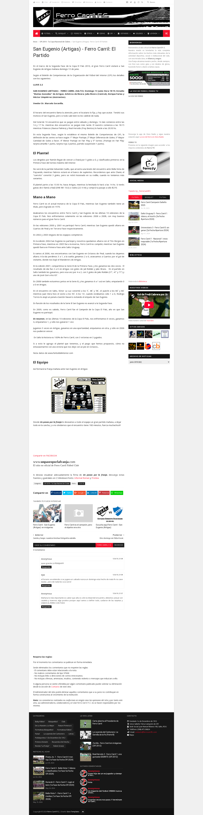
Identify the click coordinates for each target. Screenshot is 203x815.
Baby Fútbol (39, 721)
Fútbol (47, 33)
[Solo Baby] (156, 337)
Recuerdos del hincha (60, 742)
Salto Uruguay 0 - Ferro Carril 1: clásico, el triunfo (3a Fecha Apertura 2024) (154, 216)
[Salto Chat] (140, 349)
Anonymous (94, 771)
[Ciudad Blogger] (156, 349)
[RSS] (142, 2)
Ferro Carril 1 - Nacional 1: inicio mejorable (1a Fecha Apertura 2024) (154, 242)
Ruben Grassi (58, 746)
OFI (111, 33)
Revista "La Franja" (42, 746)
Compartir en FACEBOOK (45, 455)
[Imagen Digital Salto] (148, 337)
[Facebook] (127, 2)
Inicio (38, 2)
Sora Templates (73, 811)
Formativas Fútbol (64, 730)
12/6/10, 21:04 (118, 559)
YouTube (150, 320)
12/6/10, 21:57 (118, 593)
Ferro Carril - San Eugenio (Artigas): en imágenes (44, 526)
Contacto (109, 2)
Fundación (55, 2)
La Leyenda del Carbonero (54, 734)
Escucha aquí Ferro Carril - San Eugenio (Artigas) (109, 526)
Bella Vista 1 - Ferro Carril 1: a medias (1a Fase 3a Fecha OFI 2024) (58, 796)
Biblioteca (89, 2)
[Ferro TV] (149, 174)
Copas (102, 33)
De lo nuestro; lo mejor (44, 725)
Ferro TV (78, 33)
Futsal (163, 197)
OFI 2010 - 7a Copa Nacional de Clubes (55, 42)
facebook (118, 545)
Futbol (135, 197)
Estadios (124, 33)
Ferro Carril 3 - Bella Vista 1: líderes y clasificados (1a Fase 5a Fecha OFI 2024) (60, 771)
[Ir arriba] (83, 811)
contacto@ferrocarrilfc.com (146, 732)
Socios (99, 2)
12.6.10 (81, 483)
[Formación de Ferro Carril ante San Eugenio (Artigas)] (78, 412)
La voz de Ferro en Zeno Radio (152, 137)
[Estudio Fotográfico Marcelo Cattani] (140, 337)
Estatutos (66, 2)
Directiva (78, 2)
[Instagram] (138, 2)
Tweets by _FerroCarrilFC (139, 191)
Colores (139, 33)
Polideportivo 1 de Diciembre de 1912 (50, 738)
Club (46, 2)
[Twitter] (131, 2)
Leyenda (153, 33)
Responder (46, 567)
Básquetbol (53, 721)
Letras (71, 734)
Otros (89, 33)
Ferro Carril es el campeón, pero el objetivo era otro (78, 526)
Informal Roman (81, 478)
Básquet (62, 33)
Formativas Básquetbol (44, 730)
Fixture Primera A (65, 725)
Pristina (95, 478)
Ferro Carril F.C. (104, 545)
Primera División (41, 742)
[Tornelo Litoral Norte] (148, 349)
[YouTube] (135, 2)
